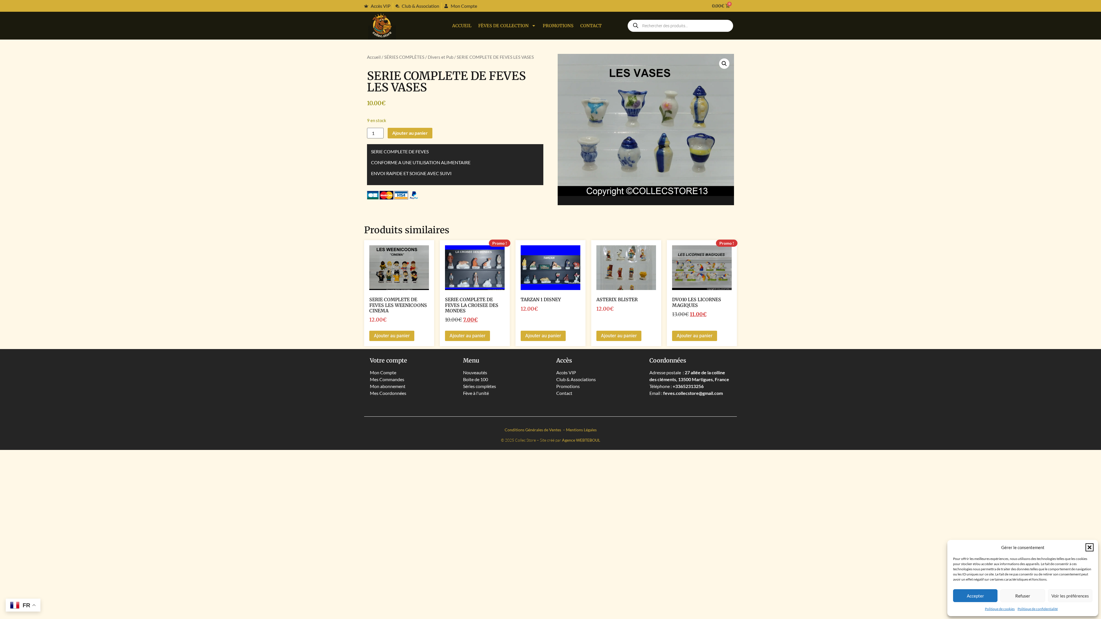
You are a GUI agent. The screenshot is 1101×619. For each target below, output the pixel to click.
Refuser (1022, 595)
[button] (1089, 547)
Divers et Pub (440, 57)
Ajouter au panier (410, 133)
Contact (591, 25)
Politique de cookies (1000, 609)
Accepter (975, 595)
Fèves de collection (503, 25)
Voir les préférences (1070, 595)
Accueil (461, 25)
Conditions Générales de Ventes (533, 429)
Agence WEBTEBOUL (581, 440)
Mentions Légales (581, 429)
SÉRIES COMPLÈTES (404, 57)
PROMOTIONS (558, 25)
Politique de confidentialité (1038, 609)
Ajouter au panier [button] (392, 335)
